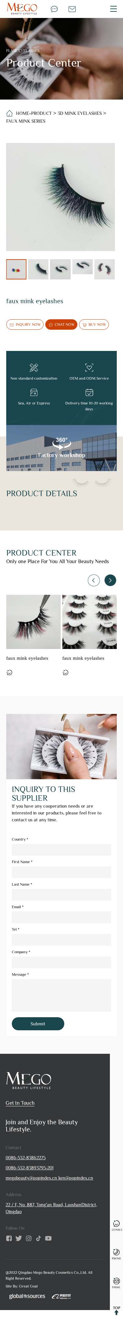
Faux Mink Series (25, 121)
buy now (97, 324)
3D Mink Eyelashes (80, 113)
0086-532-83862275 (26, 1157)
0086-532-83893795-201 (29, 1167)
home (22, 113)
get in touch (20, 1103)
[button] (110, 580)
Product (41, 113)
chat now (64, 324)
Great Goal (28, 1286)
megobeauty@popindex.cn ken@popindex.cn (49, 1177)
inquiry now (28, 324)
